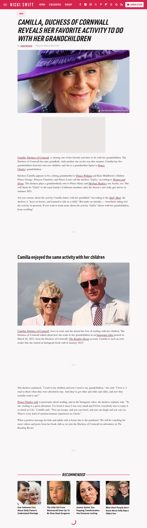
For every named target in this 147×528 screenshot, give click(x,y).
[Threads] (111, 5)
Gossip (68, 4)
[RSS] (121, 5)
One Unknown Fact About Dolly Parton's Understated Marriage (28, 510)
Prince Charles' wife (28, 402)
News (42, 4)
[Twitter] (95, 5)
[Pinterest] (100, 5)
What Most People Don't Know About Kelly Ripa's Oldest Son (117, 510)
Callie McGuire (26, 46)
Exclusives (55, 4)
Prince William (84, 175)
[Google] (116, 5)
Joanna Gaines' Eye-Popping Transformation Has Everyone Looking (87, 510)
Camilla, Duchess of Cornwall (33, 157)
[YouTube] (85, 5)
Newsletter (136, 4)
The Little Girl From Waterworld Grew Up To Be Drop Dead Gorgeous (58, 510)
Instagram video (105, 335)
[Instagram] (90, 5)
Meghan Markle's (98, 183)
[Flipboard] (106, 5)
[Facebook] (80, 5)
